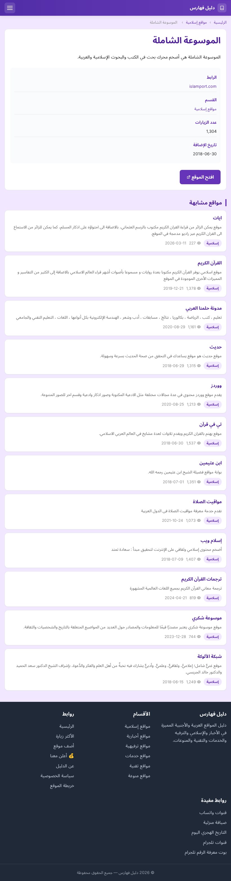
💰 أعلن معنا (62, 755)
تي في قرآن (210, 424)
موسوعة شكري (207, 618)
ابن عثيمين (210, 463)
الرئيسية (220, 22)
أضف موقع (64, 746)
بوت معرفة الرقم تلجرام (205, 852)
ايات (217, 218)
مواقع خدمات (137, 755)
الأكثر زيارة (65, 736)
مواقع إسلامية (196, 22)
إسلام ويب (211, 540)
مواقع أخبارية (138, 736)
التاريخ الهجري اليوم (209, 832)
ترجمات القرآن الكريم (201, 579)
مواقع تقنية (140, 765)
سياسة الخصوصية (57, 775)
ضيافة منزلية (214, 822)
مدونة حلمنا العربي (204, 308)
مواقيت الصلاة (207, 501)
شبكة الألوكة (209, 656)
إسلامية (212, 243)
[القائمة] (10, 8)
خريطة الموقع (62, 785)
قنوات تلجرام (214, 842)
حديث (216, 347)
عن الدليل (65, 765)
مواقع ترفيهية (138, 746)
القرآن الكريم (210, 263)
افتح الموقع (202, 177)
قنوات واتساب (212, 812)
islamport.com (203, 86)
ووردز (216, 385)
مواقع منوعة (139, 775)
